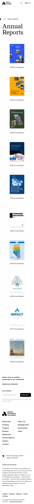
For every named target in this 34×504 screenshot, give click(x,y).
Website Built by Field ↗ (15, 501)
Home (4, 19)
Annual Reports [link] (13, 19)
